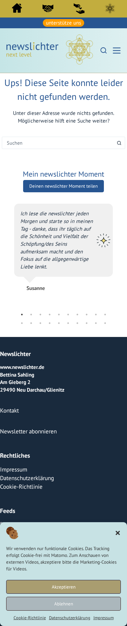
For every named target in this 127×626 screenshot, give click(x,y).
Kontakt (8, 452)
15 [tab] (59, 366)
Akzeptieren (64, 587)
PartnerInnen (48, 8)
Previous (9, 279)
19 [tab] (96, 366)
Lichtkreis (110, 8)
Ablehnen (63, 604)
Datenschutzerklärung (69, 617)
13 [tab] (40, 366)
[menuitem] (17, 9)
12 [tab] (31, 366)
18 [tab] (87, 366)
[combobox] (57, 142)
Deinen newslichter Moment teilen (63, 185)
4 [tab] (50, 357)
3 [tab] (40, 357)
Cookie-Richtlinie (30, 617)
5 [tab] (59, 357)
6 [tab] (68, 357)
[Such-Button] (119, 142)
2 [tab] (31, 357)
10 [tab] (105, 357)
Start (17, 8)
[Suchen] (103, 50)
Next (117, 279)
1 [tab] (22, 357)
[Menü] (117, 50)
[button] (118, 533)
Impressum (103, 617)
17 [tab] (77, 366)
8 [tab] (87, 357)
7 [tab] (77, 357)
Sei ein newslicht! (79, 8)
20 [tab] (105, 366)
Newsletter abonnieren (26, 472)
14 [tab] (50, 366)
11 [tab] (22, 366)
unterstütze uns (63, 22)
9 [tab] (96, 357)
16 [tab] (68, 366)
